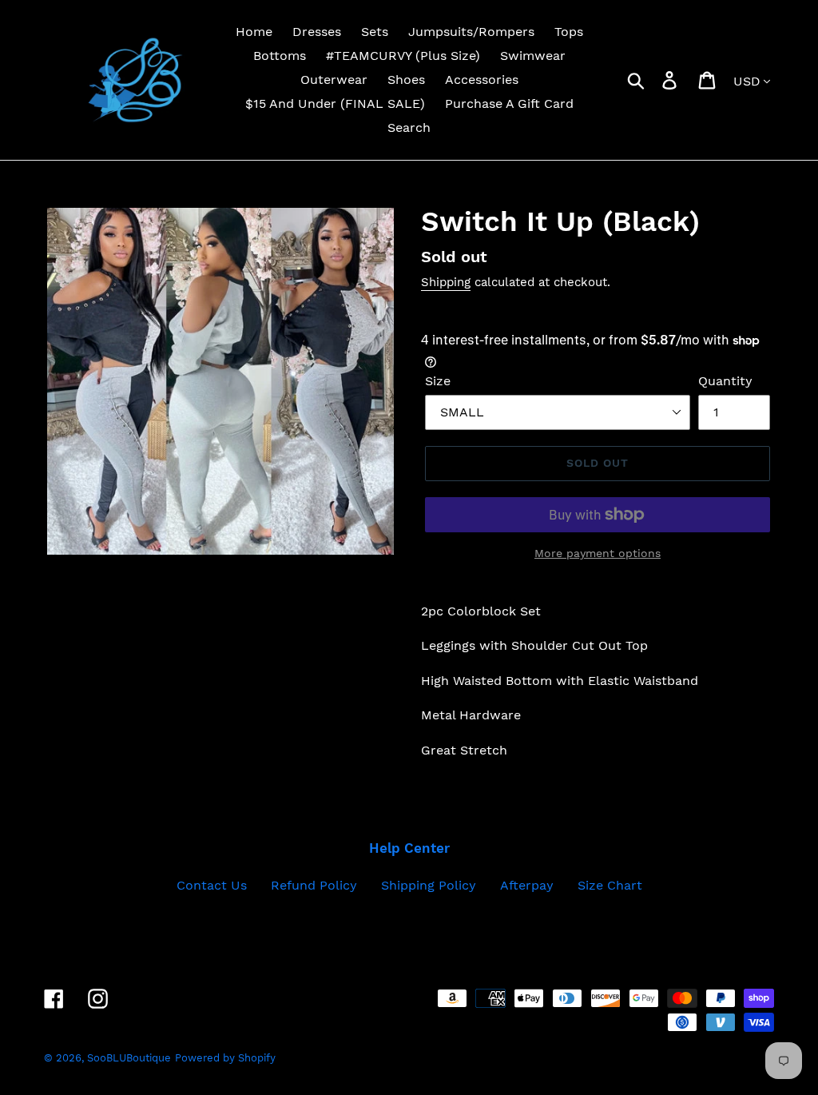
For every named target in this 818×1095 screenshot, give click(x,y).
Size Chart (610, 885)
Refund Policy (314, 885)
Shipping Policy (428, 885)
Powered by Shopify (225, 1058)
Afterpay (527, 885)
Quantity (725, 380)
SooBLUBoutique (129, 1058)
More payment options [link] (597, 553)
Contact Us (212, 885)
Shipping (446, 282)
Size (438, 380)
